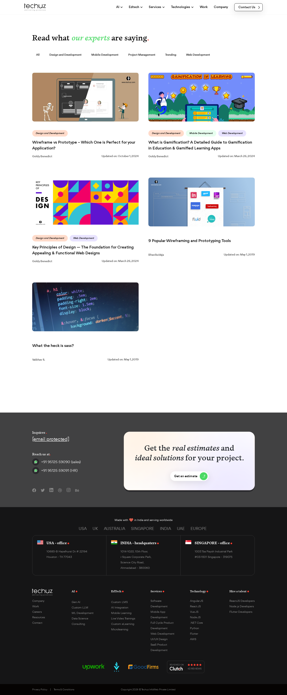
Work (35, 606)
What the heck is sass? (53, 346)
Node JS (195, 617)
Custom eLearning (122, 624)
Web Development (162, 633)
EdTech (116, 591)
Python (194, 628)
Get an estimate (185, 476)
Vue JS (194, 612)
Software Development (159, 603)
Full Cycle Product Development (162, 625)
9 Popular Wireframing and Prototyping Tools (189, 241)
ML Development (83, 613)
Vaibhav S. (38, 360)
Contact (37, 622)
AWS (193, 639)
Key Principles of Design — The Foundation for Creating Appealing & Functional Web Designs (83, 250)
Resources (38, 617)
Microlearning (119, 629)
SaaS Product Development (159, 647)
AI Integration (119, 607)
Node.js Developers (241, 606)
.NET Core (196, 622)
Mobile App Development (159, 614)
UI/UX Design (159, 639)
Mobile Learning (121, 613)
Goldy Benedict (42, 156)
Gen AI (76, 602)
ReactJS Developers (242, 601)
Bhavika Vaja (156, 255)
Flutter (194, 633)
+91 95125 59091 (59, 470)
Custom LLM (80, 607)
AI (73, 591)
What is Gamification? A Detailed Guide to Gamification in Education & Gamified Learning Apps (200, 145)
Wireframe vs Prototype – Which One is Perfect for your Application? (83, 145)
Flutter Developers (240, 612)
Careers (37, 612)
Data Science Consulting (80, 621)
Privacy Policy (39, 689)
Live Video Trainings (123, 618)
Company (38, 601)
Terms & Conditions (64, 689)
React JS (195, 606)
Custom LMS (119, 602)
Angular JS (196, 601)
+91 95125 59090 (61, 461)
